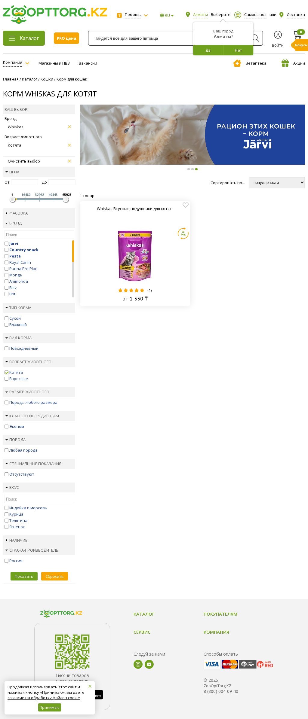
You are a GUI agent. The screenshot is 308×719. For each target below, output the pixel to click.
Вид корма (20, 337)
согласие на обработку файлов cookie (44, 697)
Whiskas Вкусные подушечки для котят (134, 208)
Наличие (18, 540)
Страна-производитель (33, 550)
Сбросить (54, 576)
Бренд (15, 223)
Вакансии (88, 63)
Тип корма (20, 307)
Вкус (14, 487)
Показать (24, 576)
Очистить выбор (24, 161)
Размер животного (29, 392)
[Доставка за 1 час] (183, 233)
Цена (14, 172)
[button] (188, 169)
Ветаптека (256, 63)
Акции (299, 63)
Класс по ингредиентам (34, 416)
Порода (17, 439)
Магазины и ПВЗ (54, 63)
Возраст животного (30, 361)
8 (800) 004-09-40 (221, 691)
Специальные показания (35, 463)
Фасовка (18, 213)
